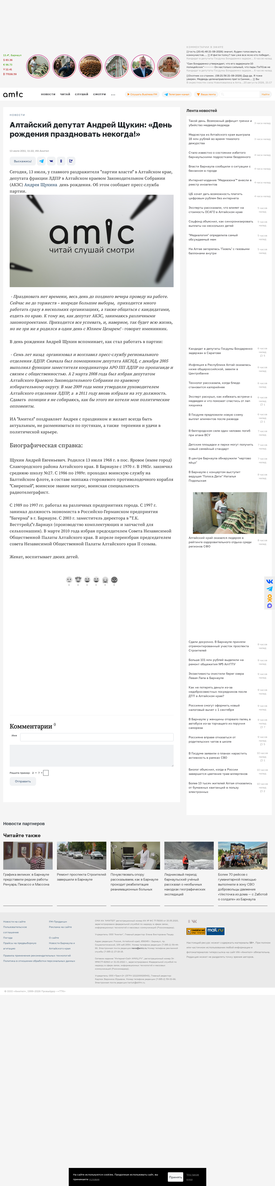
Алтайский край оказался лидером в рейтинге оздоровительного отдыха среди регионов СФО (220, 542)
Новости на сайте (14, 921)
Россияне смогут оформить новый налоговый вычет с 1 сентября (214, 707)
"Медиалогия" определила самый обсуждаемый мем (213, 237)
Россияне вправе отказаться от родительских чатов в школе (212, 739)
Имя (14, 735)
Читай (65, 94)
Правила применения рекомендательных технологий (37, 955)
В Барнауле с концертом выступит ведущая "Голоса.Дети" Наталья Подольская (214, 476)
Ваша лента (208, 94)
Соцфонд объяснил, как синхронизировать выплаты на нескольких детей (221, 223)
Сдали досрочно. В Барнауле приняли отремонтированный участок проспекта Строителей (219, 646)
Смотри (99, 94)
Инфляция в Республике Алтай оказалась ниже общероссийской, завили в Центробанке (220, 369)
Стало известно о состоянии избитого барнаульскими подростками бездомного (220, 155)
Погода (7, 937)
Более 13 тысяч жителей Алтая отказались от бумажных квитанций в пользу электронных (220, 787)
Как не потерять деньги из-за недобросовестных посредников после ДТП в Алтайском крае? (218, 691)
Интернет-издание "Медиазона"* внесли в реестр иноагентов (220, 182)
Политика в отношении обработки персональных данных (39, 960)
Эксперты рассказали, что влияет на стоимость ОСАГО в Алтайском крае (216, 210)
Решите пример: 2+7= (26, 772)
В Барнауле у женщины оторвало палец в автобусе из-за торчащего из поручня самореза (220, 723)
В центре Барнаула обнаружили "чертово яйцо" (220, 460)
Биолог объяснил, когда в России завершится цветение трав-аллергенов (218, 771)
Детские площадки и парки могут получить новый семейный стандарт (221, 446)
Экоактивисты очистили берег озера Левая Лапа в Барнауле (216, 676)
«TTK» (62, 991)
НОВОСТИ (17, 114)
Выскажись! (23, 161)
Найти (265, 94)
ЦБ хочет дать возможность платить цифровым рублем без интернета (215, 196)
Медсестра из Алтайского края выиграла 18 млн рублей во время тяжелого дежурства (219, 139)
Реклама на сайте (60, 927)
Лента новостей (201, 110)
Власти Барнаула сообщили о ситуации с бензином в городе (220, 168)
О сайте (54, 937)
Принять (175, 1177)
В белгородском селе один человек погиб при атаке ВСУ (219, 433)
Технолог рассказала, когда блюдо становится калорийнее (214, 385)
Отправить (23, 781)
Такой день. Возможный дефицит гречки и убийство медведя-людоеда (220, 123)
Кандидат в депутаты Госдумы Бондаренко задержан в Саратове (220, 351)
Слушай (81, 94)
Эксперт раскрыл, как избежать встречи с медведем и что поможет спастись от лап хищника (220, 401)
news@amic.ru (139, 948)
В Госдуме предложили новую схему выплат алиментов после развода (216, 417)
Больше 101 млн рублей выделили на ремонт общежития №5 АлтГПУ (216, 662)
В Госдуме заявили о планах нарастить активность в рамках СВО (218, 755)
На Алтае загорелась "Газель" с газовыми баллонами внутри (219, 251)
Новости (48, 94)
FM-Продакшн (58, 921)
